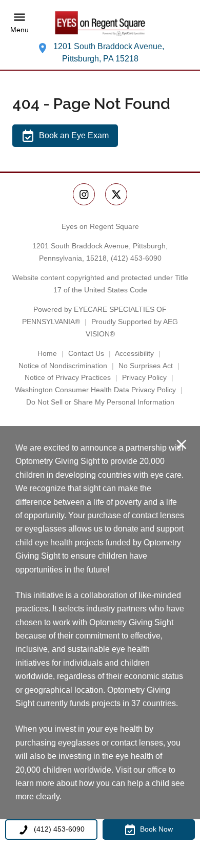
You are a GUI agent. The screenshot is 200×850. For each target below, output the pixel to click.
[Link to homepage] (100, 23)
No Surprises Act (145, 366)
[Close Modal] (181, 445)
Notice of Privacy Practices (68, 377)
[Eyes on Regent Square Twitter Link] (116, 194)
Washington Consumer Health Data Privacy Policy (95, 390)
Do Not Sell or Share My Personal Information (100, 402)
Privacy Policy (144, 377)
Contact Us (86, 353)
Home (47, 353)
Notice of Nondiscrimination (62, 366)
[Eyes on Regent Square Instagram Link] (84, 194)
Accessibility (134, 353)
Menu (19, 30)
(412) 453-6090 (136, 258)
